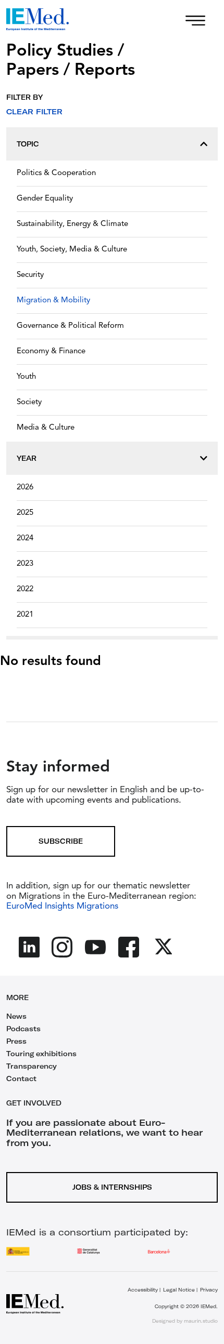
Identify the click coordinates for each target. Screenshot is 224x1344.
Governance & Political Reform (70, 326)
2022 (25, 589)
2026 (25, 487)
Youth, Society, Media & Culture (72, 250)
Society (29, 402)
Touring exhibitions (41, 1053)
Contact (21, 1078)
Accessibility (143, 1290)
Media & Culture (45, 428)
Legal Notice (179, 1290)
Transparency (31, 1066)
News (16, 1016)
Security (30, 275)
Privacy (209, 1290)
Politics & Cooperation (56, 173)
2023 (25, 564)
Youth (26, 377)
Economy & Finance (51, 351)
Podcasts (23, 1028)
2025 (25, 513)
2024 (25, 538)
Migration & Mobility (53, 300)
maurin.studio (201, 1321)
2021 (25, 615)
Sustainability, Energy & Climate (72, 224)
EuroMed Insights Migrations (62, 906)
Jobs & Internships (112, 1187)
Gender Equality (45, 199)
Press (16, 1041)
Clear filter (34, 111)
